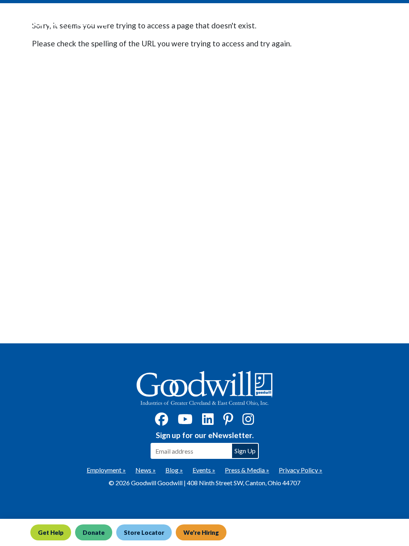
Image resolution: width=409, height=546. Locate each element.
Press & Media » (247, 470)
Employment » (106, 470)
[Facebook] (161, 421)
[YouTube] (185, 421)
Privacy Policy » (300, 470)
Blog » (174, 470)
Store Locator (144, 532)
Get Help (51, 532)
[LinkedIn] (208, 421)
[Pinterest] (228, 421)
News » (145, 470)
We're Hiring (201, 532)
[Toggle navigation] (390, 20)
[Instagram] (248, 421)
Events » (204, 470)
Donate (94, 532)
